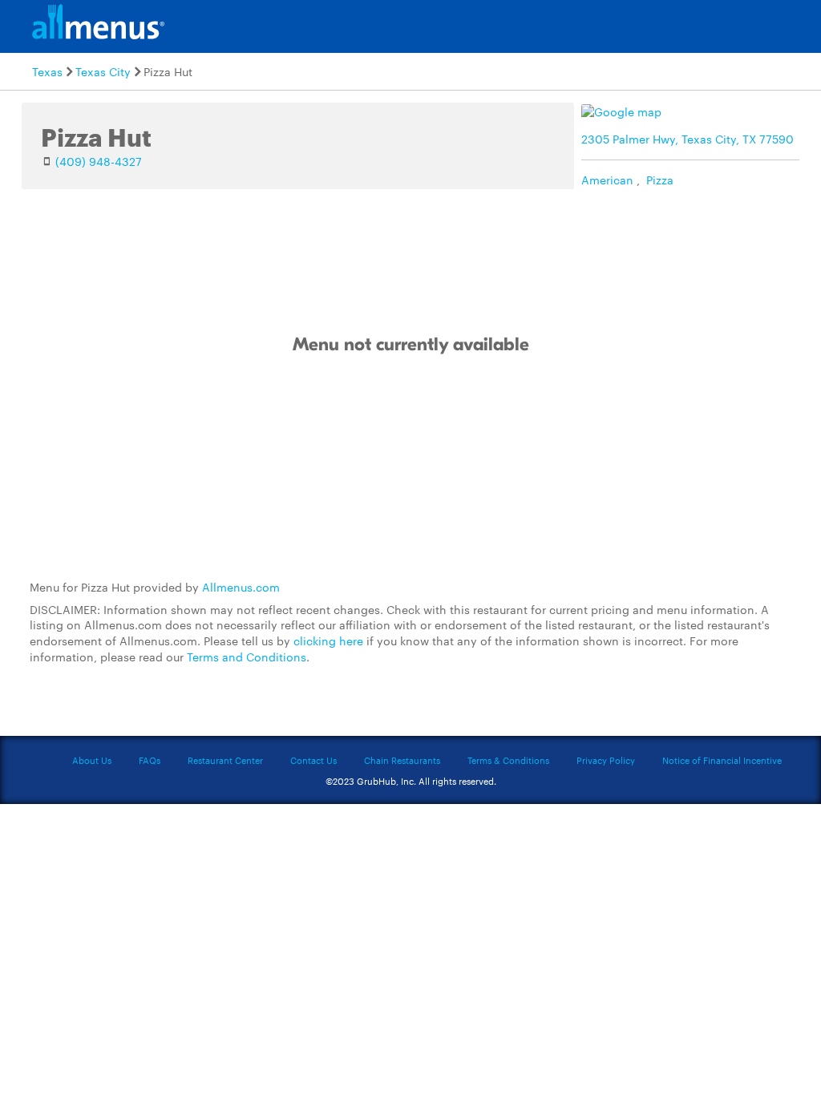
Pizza (659, 180)
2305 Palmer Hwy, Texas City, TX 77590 (687, 139)
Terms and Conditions (246, 657)
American (607, 180)
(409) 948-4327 (98, 161)
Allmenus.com (241, 587)
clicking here (328, 640)
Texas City (103, 71)
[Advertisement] (410, 468)
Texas (47, 71)
